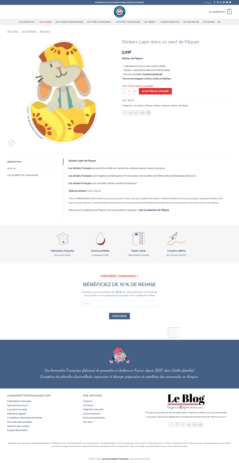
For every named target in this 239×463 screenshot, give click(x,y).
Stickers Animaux (161, 105)
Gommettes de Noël (74, 443)
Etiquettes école (75, 446)
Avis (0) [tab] (11, 168)
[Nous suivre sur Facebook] (214, 2)
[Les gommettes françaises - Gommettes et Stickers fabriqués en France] (119, 12)
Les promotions (91, 413)
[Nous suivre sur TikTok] (221, 2)
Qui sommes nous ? (18, 405)
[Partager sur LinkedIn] (148, 112)
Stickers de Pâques (132, 58)
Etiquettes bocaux (170, 22)
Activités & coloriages (98, 22)
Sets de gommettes (24, 443)
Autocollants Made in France (155, 446)
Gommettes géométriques (41, 443)
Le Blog (207, 2)
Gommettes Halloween (91, 443)
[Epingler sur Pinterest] (142, 112)
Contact (87, 400)
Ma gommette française (90, 446)
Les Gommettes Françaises (115, 458)
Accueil (12, 31)
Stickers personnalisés (180, 443)
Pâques (45, 31)
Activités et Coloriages (60, 446)
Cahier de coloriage (137, 446)
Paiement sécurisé (93, 409)
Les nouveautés (191, 22)
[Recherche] (219, 22)
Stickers (168, 443)
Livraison (88, 405)
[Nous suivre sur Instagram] (218, 2)
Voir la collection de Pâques (153, 209)
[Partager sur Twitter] (130, 112)
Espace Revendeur (17, 430)
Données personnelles (19, 421)
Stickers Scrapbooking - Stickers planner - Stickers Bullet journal (141, 443)
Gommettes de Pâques (108, 443)
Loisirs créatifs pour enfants (178, 446)
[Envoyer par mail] (136, 112)
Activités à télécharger (128, 22)
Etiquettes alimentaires (212, 443)
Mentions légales (16, 413)
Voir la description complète (137, 85)
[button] (217, 12)
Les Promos (208, 22)
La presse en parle (17, 409)
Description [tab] (14, 161)
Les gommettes (26, 22)
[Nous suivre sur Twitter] (224, 2)
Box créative (226, 443)
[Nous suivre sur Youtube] (230, 2)
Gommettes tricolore (107, 446)
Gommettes (12, 443)
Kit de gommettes (122, 446)
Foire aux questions (94, 417)
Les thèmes (149, 22)
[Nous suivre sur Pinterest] (227, 2)
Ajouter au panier (155, 91)
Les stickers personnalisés (69, 22)
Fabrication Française (19, 400)
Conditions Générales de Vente (24, 417)
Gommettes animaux (58, 443)
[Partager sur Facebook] (125, 112)
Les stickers (46, 22)
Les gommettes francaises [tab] (22, 175)
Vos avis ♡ (89, 421)
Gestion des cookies (18, 425)
